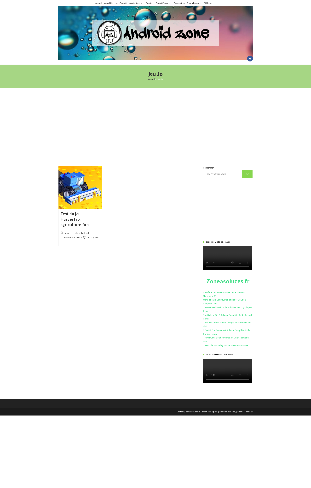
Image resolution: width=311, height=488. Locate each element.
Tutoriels (149, 3)
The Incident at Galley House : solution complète (225, 345)
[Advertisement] (155, 123)
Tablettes (208, 3)
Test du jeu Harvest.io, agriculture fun (75, 219)
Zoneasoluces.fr (193, 411)
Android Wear (162, 3)
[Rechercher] (247, 174)
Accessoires (179, 3)
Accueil (98, 3)
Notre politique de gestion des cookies (236, 411)
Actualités (108, 3)
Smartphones (193, 3)
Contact (180, 411)
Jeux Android (121, 3)
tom (66, 233)
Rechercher (208, 168)
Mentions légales (209, 411)
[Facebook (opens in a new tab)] (250, 58)
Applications (134, 3)
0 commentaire (72, 237)
